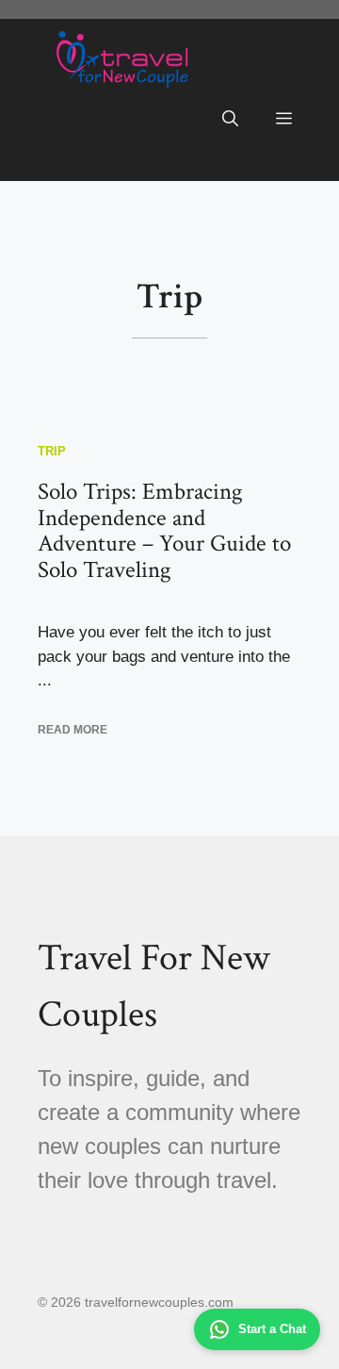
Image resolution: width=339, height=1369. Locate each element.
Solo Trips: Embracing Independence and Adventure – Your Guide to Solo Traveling (164, 531)
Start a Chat (272, 1329)
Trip (52, 451)
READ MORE (72, 729)
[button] (230, 119)
